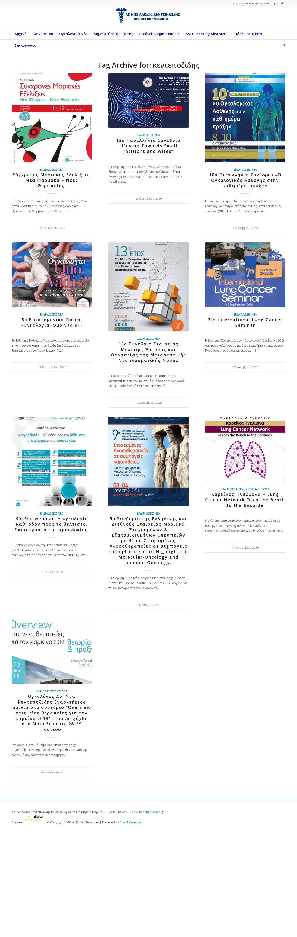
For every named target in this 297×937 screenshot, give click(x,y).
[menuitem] (20, 33)
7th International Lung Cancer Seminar (245, 322)
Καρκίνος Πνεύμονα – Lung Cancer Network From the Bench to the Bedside (245, 499)
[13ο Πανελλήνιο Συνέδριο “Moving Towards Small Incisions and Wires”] (148, 100)
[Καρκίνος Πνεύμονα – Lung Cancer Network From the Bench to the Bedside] (245, 449)
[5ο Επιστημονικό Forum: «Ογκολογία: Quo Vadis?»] (52, 274)
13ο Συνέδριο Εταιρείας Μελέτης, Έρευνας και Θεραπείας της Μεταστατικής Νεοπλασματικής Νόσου (148, 352)
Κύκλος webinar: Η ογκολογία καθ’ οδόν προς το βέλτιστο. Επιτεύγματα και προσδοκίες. (51, 524)
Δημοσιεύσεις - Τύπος (52, 691)
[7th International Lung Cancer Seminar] (245, 274)
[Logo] (148, 17)
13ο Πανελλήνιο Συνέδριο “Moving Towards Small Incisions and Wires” (148, 146)
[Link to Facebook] (281, 3)
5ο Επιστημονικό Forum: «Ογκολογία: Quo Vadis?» (52, 322)
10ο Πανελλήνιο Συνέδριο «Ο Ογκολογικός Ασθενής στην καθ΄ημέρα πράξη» (245, 180)
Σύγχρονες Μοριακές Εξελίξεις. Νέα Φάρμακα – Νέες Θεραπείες (51, 180)
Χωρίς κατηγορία (257, 489)
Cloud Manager (130, 822)
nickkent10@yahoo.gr (149, 812)
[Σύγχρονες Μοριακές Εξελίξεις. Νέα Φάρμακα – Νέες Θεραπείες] (52, 117)
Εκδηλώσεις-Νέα (51, 169)
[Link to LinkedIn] (274, 3)
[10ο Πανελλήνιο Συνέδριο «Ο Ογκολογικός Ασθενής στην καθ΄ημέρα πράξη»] (245, 117)
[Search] (282, 45)
